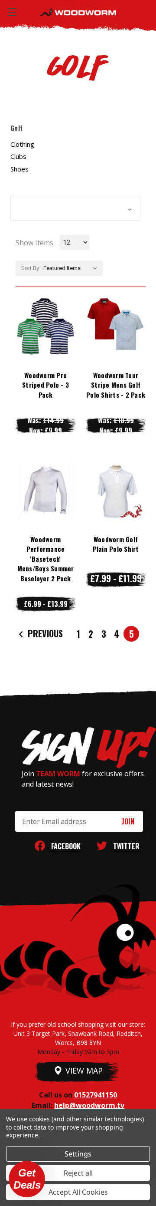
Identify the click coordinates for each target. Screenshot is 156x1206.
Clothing (22, 144)
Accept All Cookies (78, 1192)
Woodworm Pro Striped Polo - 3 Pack (45, 384)
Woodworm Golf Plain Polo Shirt (116, 544)
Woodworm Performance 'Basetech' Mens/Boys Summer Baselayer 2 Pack (45, 558)
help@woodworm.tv (89, 1105)
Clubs (18, 156)
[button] (75, 208)
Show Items (34, 242)
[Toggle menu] (12, 12)
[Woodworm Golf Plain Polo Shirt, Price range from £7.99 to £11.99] (115, 490)
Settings (78, 1154)
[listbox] (72, 268)
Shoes (19, 169)
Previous (44, 633)
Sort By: (30, 268)
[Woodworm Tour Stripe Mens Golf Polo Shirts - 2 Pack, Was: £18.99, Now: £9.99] (115, 326)
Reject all (78, 1173)
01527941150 (95, 1095)
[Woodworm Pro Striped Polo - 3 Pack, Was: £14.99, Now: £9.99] (45, 326)
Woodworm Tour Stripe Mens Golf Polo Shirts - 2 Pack (115, 384)
